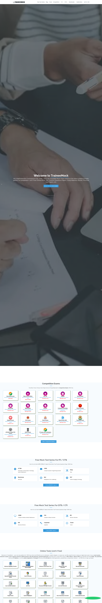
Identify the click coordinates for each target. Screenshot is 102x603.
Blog (47, 2)
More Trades (51, 485)
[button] (49, 195)
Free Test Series (41, 2)
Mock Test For (51, 186)
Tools (50, 2)
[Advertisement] (51, 374)
